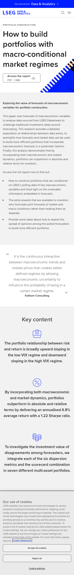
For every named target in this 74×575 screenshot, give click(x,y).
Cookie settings (37, 568)
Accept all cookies (37, 548)
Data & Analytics (43, 4)
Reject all (37, 558)
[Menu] (69, 12)
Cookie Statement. (22, 541)
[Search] (63, 12)
